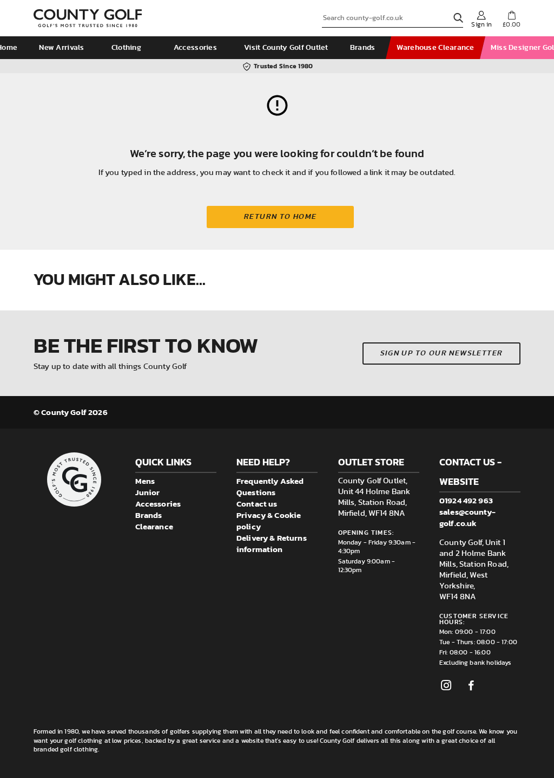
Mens (145, 481)
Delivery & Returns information (271, 543)
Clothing (126, 47)
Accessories (195, 47)
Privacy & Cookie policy (268, 521)
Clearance (154, 526)
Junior (147, 492)
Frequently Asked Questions (270, 486)
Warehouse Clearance (435, 47)
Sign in (481, 24)
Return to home (280, 217)
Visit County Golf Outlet (286, 47)
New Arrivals (61, 47)
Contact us (257, 503)
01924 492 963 (466, 500)
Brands (362, 47)
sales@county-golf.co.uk (467, 517)
